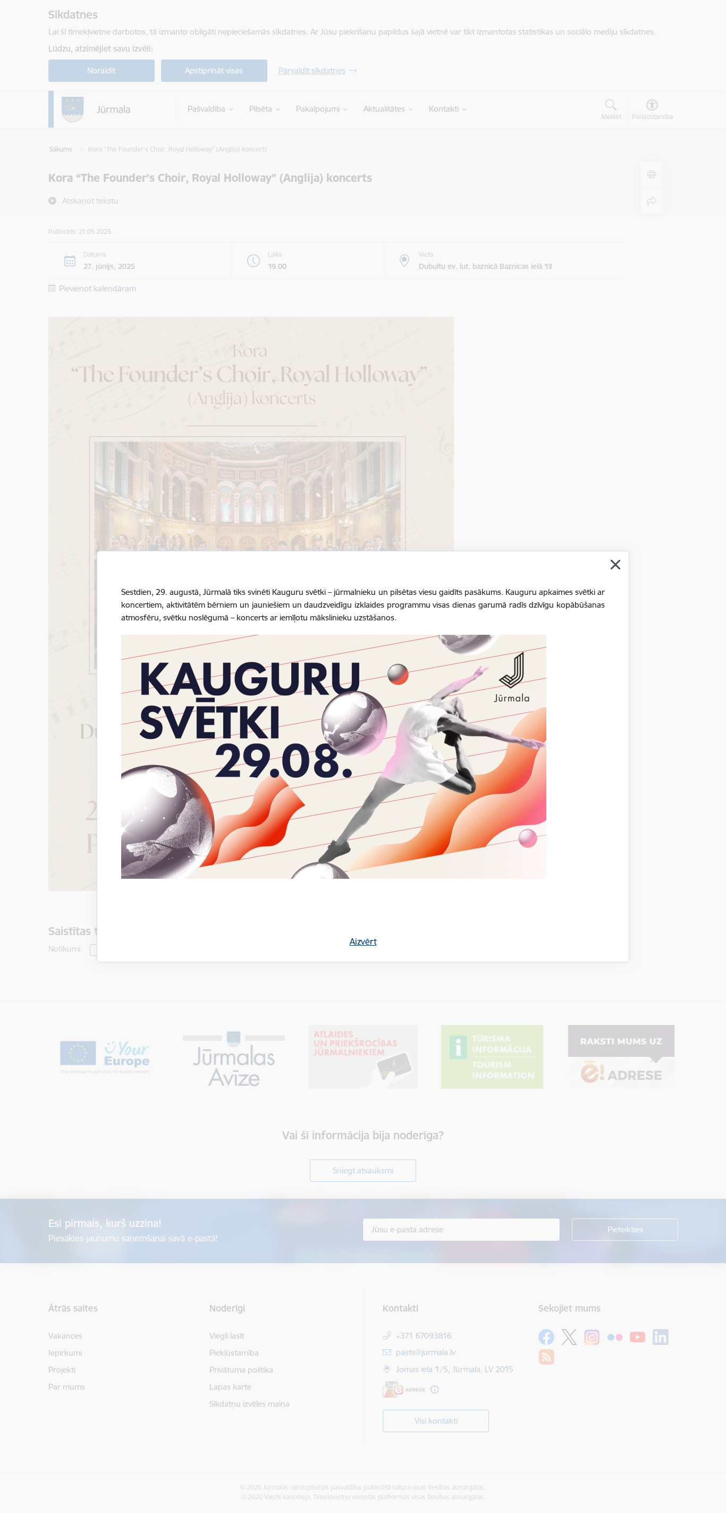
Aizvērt (363, 941)
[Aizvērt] (615, 564)
